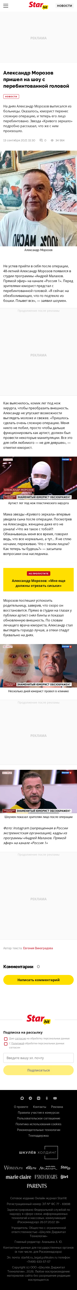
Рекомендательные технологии (38, 1130)
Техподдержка (38, 1135)
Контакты (39, 1107)
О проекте (21, 1107)
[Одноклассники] (46, 1098)
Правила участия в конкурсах (38, 1112)
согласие (20, 1038)
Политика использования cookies (38, 1124)
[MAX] (22, 1098)
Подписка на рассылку (23, 1032)
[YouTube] (55, 1098)
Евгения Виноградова (38, 948)
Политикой (17, 1043)
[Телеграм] (30, 1098)
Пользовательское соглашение (38, 1118)
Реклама (57, 1107)
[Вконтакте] (38, 1098)
